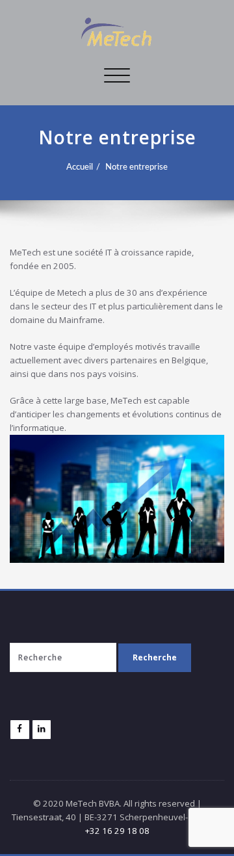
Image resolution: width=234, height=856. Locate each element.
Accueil (79, 167)
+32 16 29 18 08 (117, 831)
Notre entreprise (136, 167)
